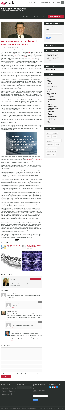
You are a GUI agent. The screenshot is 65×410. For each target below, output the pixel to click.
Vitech (24, 49)
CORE (49, 88)
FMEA (49, 101)
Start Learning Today (56, 16)
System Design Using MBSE (13, 245)
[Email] (57, 387)
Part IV (16, 55)
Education (7, 49)
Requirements (51, 111)
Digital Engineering (52, 99)
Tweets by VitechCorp (50, 69)
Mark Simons (10, 246)
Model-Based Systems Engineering (53, 109)
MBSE (54, 136)
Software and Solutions (52, 86)
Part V (24, 56)
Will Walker (49, 58)
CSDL (48, 78)
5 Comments (29, 49)
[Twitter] (53, 387)
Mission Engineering (52, 106)
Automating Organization (55, 57)
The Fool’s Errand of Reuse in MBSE (54, 54)
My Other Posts (35, 279)
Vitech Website (56, 2)
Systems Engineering (18, 49)
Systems (50, 114)
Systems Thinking (50, 154)
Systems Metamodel (51, 151)
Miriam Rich (4, 47)
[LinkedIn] (50, 387)
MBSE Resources (45, 2)
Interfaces (50, 103)
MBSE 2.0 (50, 104)
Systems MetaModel (52, 116)
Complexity (50, 97)
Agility (49, 94)
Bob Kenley (9, 293)
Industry (11, 49)
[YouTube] (55, 387)
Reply (8, 299)
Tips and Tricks (51, 118)
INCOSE (49, 85)
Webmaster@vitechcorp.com (30, 408)
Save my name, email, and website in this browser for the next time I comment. (20, 373)
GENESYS (50, 89)
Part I (29, 52)
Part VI (31, 58)
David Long (30, 248)
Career (3, 49)
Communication (51, 96)
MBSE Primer (51, 122)
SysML (49, 113)
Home (30, 2)
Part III (12, 54)
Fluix (48, 57)
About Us (36, 2)
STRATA (48, 91)
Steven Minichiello (50, 54)
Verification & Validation (53, 119)
